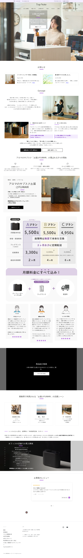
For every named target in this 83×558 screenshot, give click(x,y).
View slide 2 (43, 58)
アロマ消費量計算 (7, 534)
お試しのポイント (7, 538)
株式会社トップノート (10, 553)
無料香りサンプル (16, 207)
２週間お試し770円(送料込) (12, 39)
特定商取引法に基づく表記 (9, 540)
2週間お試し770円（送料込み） (31, 150)
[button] (4, 4)
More (33, 82)
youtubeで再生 (41, 373)
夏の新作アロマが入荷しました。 (63, 74)
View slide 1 (39, 58)
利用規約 (5, 532)
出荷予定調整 (6, 536)
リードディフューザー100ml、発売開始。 (27, 74)
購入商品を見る (66, 495)
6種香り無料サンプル (52, 150)
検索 (4, 530)
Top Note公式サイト (8, 547)
